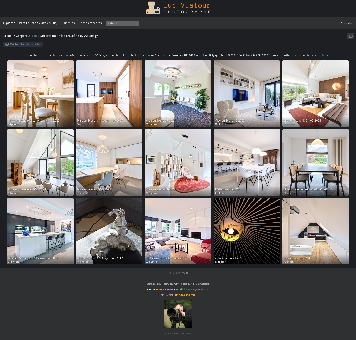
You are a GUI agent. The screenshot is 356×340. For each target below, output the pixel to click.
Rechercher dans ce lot (25, 44)
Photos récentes (90, 23)
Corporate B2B (26, 35)
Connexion (346, 23)
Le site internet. (320, 55)
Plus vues (68, 23)
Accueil (8, 35)
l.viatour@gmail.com (197, 289)
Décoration (48, 35)
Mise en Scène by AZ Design (78, 35)
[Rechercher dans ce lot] (350, 36)
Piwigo (185, 272)
